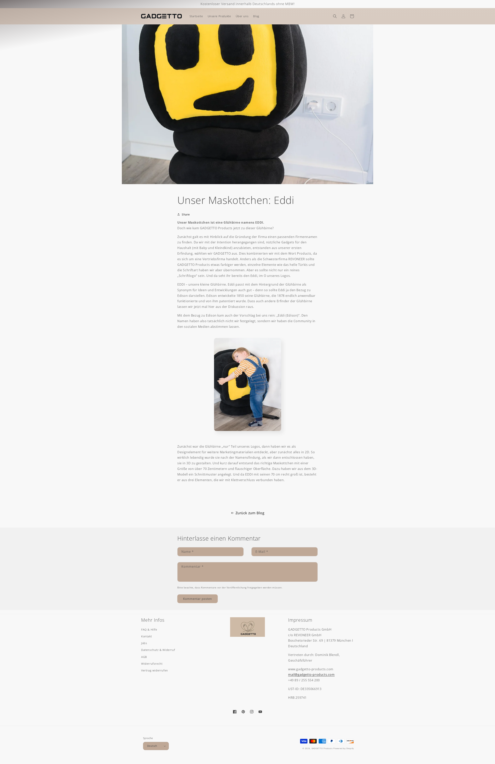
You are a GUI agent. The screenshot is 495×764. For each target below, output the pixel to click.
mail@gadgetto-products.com (311, 674)
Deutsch (152, 746)
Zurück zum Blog (250, 513)
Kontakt (146, 636)
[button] (335, 16)
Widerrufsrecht (151, 663)
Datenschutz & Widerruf (158, 650)
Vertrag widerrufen (154, 670)
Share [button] (186, 214)
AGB (144, 657)
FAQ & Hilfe (149, 629)
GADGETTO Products (322, 748)
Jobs (144, 643)
